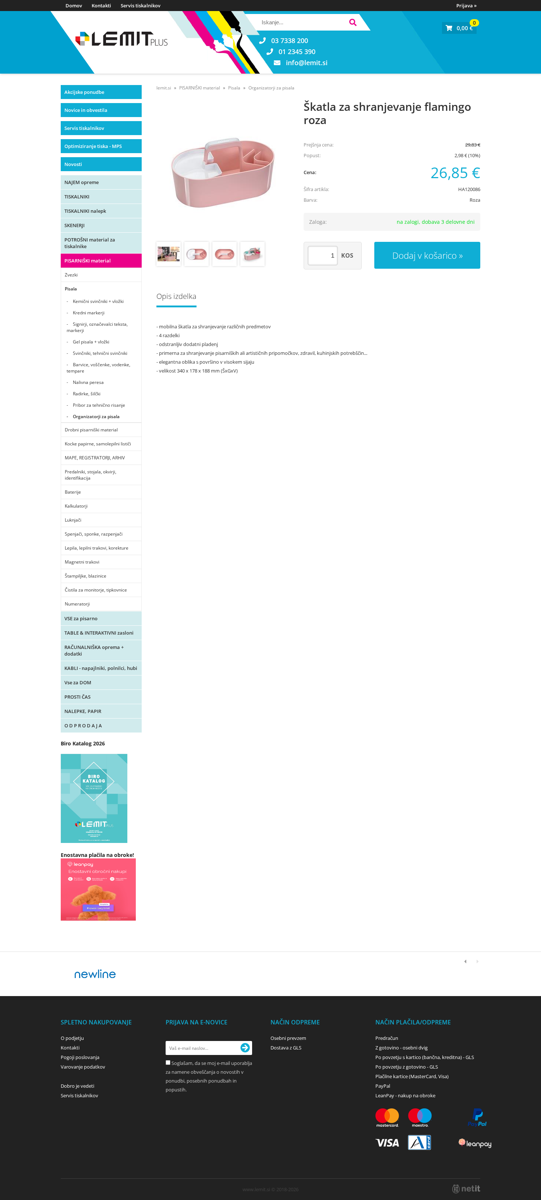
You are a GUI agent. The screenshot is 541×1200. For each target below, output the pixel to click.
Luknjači (73, 520)
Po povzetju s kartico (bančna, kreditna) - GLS (424, 1057)
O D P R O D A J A (83, 725)
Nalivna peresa (88, 382)
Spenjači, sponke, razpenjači (94, 534)
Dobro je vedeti (77, 1086)
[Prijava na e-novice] (245, 1048)
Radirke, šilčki (86, 394)
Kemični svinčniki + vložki (98, 301)
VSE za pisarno (81, 618)
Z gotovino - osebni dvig (401, 1047)
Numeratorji (77, 604)
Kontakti (101, 5)
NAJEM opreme (81, 182)
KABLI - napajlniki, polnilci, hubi (100, 668)
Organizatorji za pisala (96, 416)
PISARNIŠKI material (87, 260)
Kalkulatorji (76, 506)
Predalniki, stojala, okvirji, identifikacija (90, 475)
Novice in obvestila (85, 110)
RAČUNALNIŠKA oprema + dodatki (94, 650)
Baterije (73, 492)
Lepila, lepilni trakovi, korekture (96, 548)
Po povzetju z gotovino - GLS (406, 1066)
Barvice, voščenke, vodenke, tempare (98, 367)
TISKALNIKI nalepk (85, 211)
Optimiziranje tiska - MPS (93, 146)
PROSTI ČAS (77, 696)
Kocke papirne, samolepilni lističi (98, 444)
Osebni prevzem (288, 1038)
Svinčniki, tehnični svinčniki (100, 353)
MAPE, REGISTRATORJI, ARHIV (95, 458)
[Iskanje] (352, 23)
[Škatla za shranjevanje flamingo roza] (222, 172)
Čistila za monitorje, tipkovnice (96, 590)
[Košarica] (459, 28)
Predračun (386, 1038)
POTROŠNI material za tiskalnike (89, 243)
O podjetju (72, 1038)
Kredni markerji (89, 313)
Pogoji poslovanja (80, 1057)
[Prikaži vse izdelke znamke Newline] (95, 974)
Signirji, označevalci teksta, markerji (97, 327)
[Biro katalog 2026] (94, 840)
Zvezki (71, 275)
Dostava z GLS (285, 1047)
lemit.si (163, 88)
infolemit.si (307, 62)
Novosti (73, 164)
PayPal (382, 1086)
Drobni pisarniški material (91, 430)
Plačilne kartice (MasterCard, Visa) (412, 1076)
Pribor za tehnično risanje (99, 405)
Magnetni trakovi (82, 562)
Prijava (466, 5)
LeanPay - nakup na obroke (405, 1095)
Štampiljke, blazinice (85, 576)
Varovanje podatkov (83, 1066)
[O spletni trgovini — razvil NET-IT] (466, 1189)
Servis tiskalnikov (140, 5)
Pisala (71, 289)
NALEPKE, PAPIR (82, 711)
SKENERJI (74, 225)
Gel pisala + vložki (91, 342)
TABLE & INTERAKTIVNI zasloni (99, 632)
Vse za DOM (77, 682)
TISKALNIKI (76, 196)
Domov (74, 5)
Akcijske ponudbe (84, 92)
